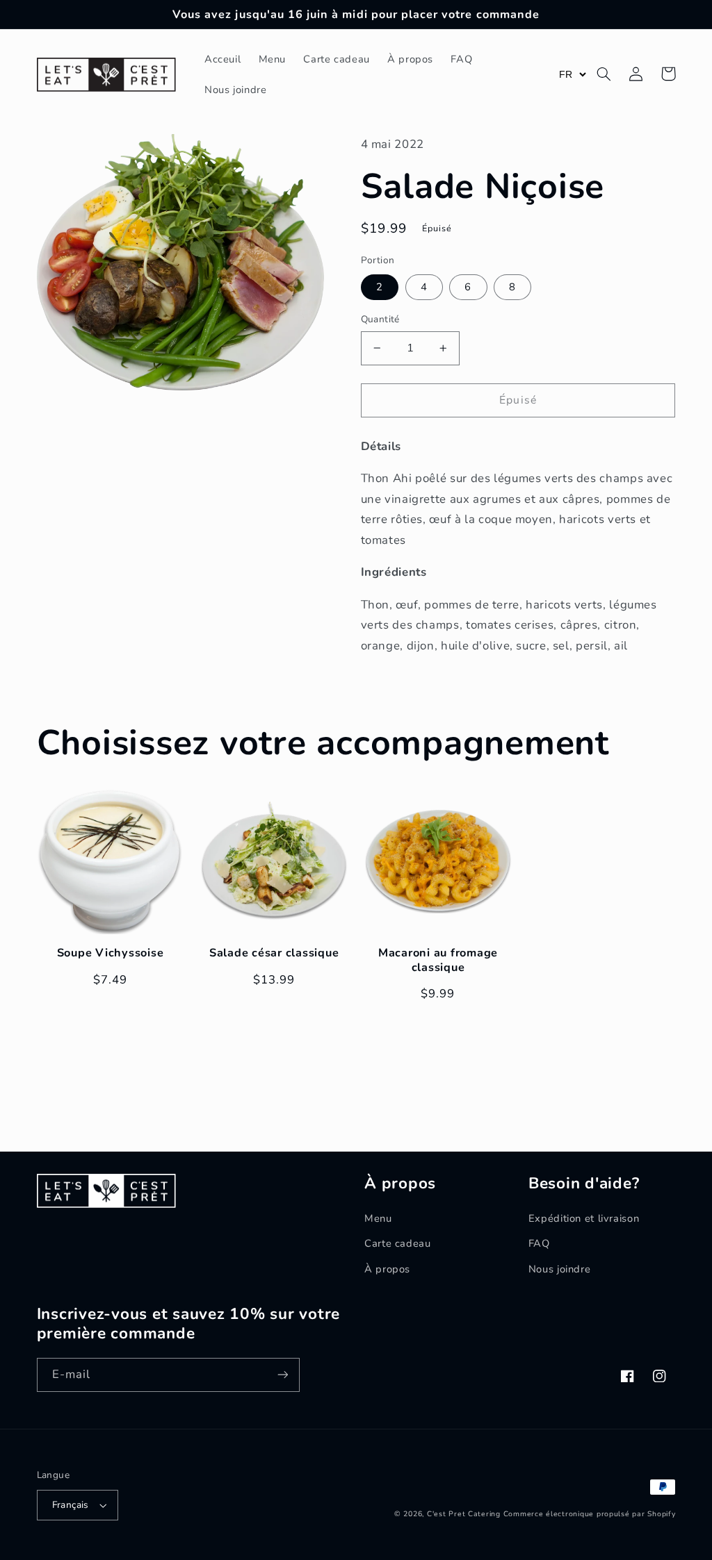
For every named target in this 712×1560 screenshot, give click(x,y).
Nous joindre (559, 1269)
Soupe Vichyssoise (110, 953)
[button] (604, 74)
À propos (387, 1269)
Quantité (380, 319)
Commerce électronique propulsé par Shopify (589, 1514)
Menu (378, 1218)
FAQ (539, 1243)
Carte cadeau (397, 1243)
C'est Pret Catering (464, 1514)
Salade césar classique (274, 953)
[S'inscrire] (282, 1375)
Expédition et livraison (584, 1218)
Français (70, 1504)
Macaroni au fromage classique (438, 960)
